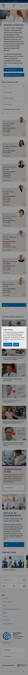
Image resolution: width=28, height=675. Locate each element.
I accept (16, 344)
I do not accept (7, 344)
